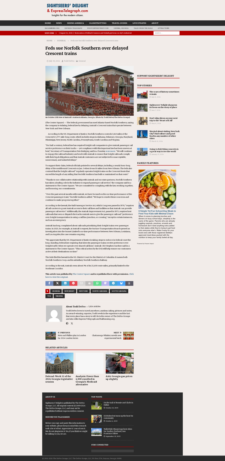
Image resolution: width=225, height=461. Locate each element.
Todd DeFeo (69, 61)
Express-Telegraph (73, 28)
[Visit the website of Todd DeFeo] (67, 323)
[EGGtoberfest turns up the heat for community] (96, 419)
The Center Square (81, 274)
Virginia (59, 296)
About (155, 23)
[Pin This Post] (73, 283)
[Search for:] (167, 33)
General (82, 61)
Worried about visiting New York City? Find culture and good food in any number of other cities (164, 135)
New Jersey (69, 291)
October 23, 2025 (112, 408)
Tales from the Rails (143, 28)
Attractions (163, 28)
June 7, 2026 (156, 110)
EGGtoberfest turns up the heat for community (118, 417)
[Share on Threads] (129, 283)
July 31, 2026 (156, 97)
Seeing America (75, 23)
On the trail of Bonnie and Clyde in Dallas (118, 404)
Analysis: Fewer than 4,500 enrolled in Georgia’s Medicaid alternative (87, 380)
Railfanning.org (52, 28)
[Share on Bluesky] (121, 283)
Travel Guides (119, 23)
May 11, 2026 (156, 123)
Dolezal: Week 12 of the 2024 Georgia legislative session (59, 379)
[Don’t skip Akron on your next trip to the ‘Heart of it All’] (142, 121)
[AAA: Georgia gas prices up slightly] (120, 363)
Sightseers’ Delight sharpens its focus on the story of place (163, 106)
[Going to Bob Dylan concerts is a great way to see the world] (142, 152)
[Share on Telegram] (113, 283)
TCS (49, 296)
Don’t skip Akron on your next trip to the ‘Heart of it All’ (163, 119)
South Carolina (119, 291)
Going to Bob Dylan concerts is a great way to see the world (164, 150)
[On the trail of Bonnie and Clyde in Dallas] (96, 406)
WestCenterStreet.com (97, 28)
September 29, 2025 (113, 436)
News (59, 23)
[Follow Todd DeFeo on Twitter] (71, 323)
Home (48, 23)
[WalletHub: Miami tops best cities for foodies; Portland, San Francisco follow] (96, 432)
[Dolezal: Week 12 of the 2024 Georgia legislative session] (59, 363)
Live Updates (139, 23)
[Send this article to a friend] (81, 283)
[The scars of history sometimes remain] (142, 94)
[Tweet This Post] (57, 283)
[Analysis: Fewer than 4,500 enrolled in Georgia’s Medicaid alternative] (90, 363)
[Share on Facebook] (49, 283)
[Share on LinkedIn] (65, 283)
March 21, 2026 (157, 141)
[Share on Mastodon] (105, 283)
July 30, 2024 (54, 61)
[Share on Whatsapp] (97, 283)
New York (83, 291)
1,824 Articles (94, 306)
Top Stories (144, 85)
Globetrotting (98, 23)
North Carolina (99, 291)
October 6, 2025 (111, 421)
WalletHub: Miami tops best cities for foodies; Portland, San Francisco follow (118, 431)
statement (110, 151)
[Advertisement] (158, 55)
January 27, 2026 (158, 154)
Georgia (56, 291)
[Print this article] (89, 283)
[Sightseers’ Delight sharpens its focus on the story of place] (142, 108)
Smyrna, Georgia (121, 28)
